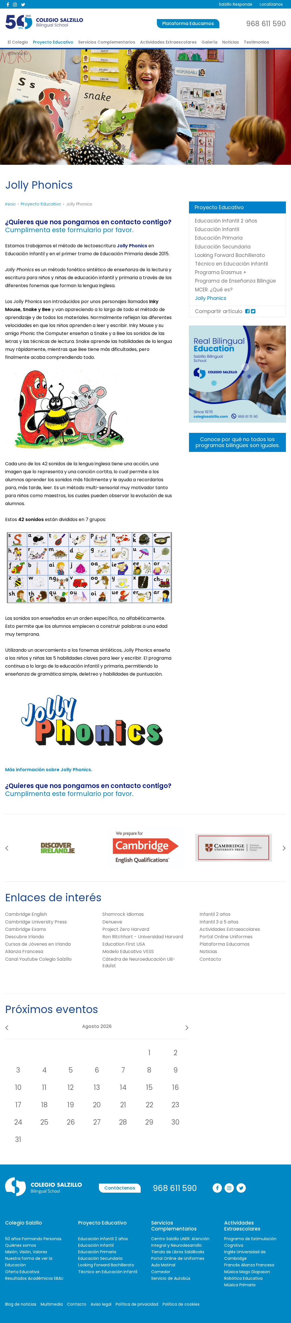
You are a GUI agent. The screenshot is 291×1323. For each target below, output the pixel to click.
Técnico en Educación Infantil (231, 263)
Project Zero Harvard (125, 929)
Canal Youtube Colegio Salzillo (38, 959)
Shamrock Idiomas (123, 914)
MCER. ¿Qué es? (213, 289)
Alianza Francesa (24, 951)
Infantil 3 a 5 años (218, 922)
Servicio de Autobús (170, 1278)
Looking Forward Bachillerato (230, 255)
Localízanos (271, 4)
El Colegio (18, 42)
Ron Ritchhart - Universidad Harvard (142, 936)
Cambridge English (26, 914)
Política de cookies (181, 1304)
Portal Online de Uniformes (177, 1258)
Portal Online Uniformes (226, 936)
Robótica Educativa (243, 1278)
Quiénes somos (20, 1245)
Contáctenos (119, 1188)
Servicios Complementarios (106, 42)
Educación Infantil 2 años (226, 220)
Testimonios (256, 42)
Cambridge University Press (36, 922)
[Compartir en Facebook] (247, 311)
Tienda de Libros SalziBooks (177, 1252)
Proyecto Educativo (53, 42)
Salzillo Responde (235, 4)
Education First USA (123, 944)
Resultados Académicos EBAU (34, 1278)
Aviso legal (101, 1304)
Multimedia (52, 1304)
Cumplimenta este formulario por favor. (69, 229)
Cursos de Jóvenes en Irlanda (38, 944)
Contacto (18, 53)
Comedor (160, 1272)
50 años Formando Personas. (33, 1239)
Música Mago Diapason (247, 1272)
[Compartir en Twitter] (253, 311)
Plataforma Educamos (188, 23)
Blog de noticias (20, 1304)
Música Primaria (239, 1285)
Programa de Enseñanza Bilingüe (235, 280)
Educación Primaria (219, 237)
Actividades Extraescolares (168, 42)
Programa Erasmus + (220, 272)
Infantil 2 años (214, 914)
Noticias (230, 42)
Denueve (112, 922)
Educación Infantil (217, 229)
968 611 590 (266, 23)
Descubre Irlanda (24, 936)
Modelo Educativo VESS (128, 951)
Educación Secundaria (223, 246)
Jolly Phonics (210, 298)
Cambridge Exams (25, 929)
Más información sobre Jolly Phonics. (48, 769)
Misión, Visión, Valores (26, 1252)
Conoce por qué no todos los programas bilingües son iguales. (238, 442)
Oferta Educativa (22, 1272)
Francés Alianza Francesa (249, 1265)
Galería (209, 42)
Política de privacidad (137, 1304)
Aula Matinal (163, 1265)
